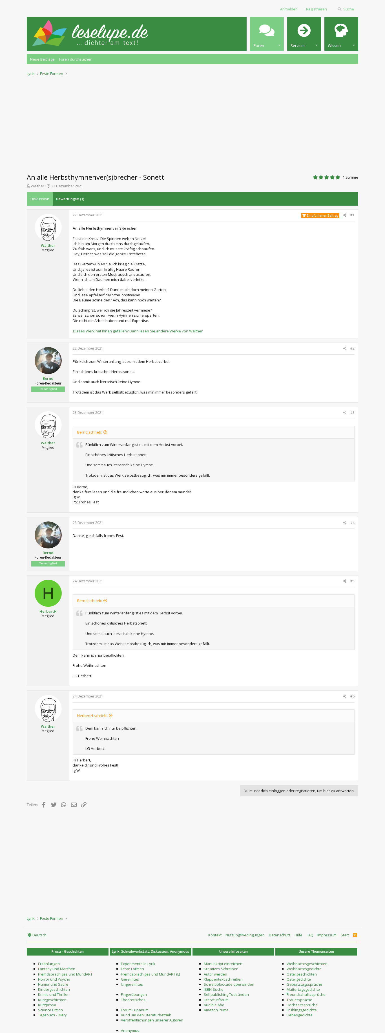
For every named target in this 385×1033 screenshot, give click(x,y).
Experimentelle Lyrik (138, 963)
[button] (267, 34)
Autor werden (215, 974)
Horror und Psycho (54, 979)
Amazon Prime (216, 1009)
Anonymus (130, 1030)
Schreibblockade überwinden (229, 984)
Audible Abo (214, 1004)
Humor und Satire (53, 984)
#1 (352, 215)
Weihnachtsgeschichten (307, 963)
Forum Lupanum (135, 1009)
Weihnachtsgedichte (304, 968)
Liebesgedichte (300, 1015)
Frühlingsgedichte (302, 1009)
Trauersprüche (299, 999)
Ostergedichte (299, 979)
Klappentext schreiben (223, 979)
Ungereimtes (132, 984)
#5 (352, 581)
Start (345, 935)
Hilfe (298, 935)
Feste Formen (132, 968)
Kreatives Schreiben (221, 968)
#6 (352, 696)
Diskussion (39, 198)
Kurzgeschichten (52, 999)
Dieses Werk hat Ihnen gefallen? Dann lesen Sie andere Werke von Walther (138, 331)
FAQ (310, 935)
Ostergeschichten (302, 974)
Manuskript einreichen (223, 963)
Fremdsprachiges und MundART (65, 974)
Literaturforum (216, 999)
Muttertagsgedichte (303, 989)
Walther (37, 185)
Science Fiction (50, 1009)
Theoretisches (133, 999)
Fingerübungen (134, 994)
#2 (352, 348)
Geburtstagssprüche (304, 984)
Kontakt (215, 935)
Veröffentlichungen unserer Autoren (152, 1020)
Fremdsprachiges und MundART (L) (150, 974)
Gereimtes (130, 979)
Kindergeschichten (54, 989)
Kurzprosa (47, 1004)
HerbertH (48, 611)
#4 (352, 522)
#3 (352, 412)
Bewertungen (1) (70, 198)
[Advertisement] (192, 122)
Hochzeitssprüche (302, 1004)
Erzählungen (49, 963)
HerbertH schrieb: (92, 715)
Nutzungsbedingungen (245, 935)
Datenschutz (280, 935)
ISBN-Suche (214, 989)
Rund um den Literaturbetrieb (146, 1015)
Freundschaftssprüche (306, 994)
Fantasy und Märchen (56, 968)
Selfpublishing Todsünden (226, 994)
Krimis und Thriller (53, 994)
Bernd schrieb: (89, 432)
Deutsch (39, 935)
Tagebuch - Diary (52, 1015)
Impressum (327, 935)
